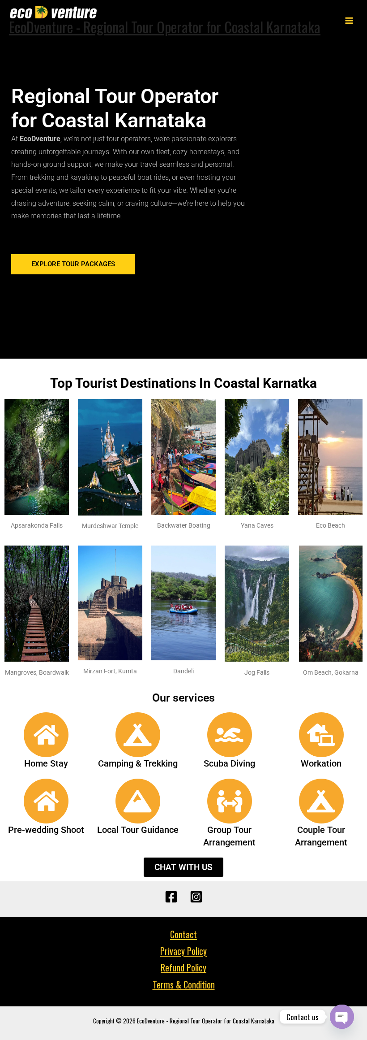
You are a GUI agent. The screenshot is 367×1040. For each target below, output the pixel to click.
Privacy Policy (183, 951)
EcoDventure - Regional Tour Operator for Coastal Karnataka (164, 26)
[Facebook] (171, 896)
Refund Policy (183, 967)
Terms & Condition (184, 984)
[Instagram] (196, 896)
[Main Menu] (349, 21)
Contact (183, 934)
